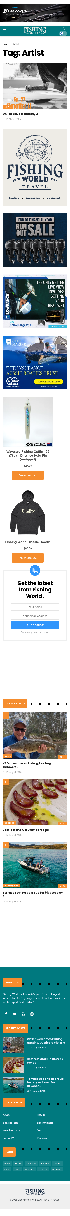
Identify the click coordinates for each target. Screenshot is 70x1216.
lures (17, 1169)
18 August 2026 (14, 772)
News (7, 106)
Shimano (56, 1169)
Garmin (57, 1163)
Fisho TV (8, 1138)
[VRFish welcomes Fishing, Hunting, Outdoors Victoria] (35, 735)
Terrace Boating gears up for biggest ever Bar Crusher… (45, 1082)
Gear (40, 1130)
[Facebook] (6, 1014)
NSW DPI (29, 1169)
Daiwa (18, 1163)
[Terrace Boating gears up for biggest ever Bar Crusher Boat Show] (35, 865)
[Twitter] (14, 1014)
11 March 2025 (13, 118)
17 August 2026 (14, 834)
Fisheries (31, 1163)
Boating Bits (11, 885)
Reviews (42, 1138)
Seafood (9, 822)
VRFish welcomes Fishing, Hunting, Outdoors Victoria (46, 1041)
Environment (45, 1122)
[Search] (63, 28)
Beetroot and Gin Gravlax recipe (26, 830)
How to (41, 1115)
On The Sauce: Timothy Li (20, 114)
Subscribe (35, 625)
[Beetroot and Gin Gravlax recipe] (35, 802)
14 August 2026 (14, 901)
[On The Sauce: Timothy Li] (35, 86)
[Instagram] (32, 1014)
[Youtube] (23, 1014)
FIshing (45, 1163)
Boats (7, 1163)
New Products (11, 1130)
